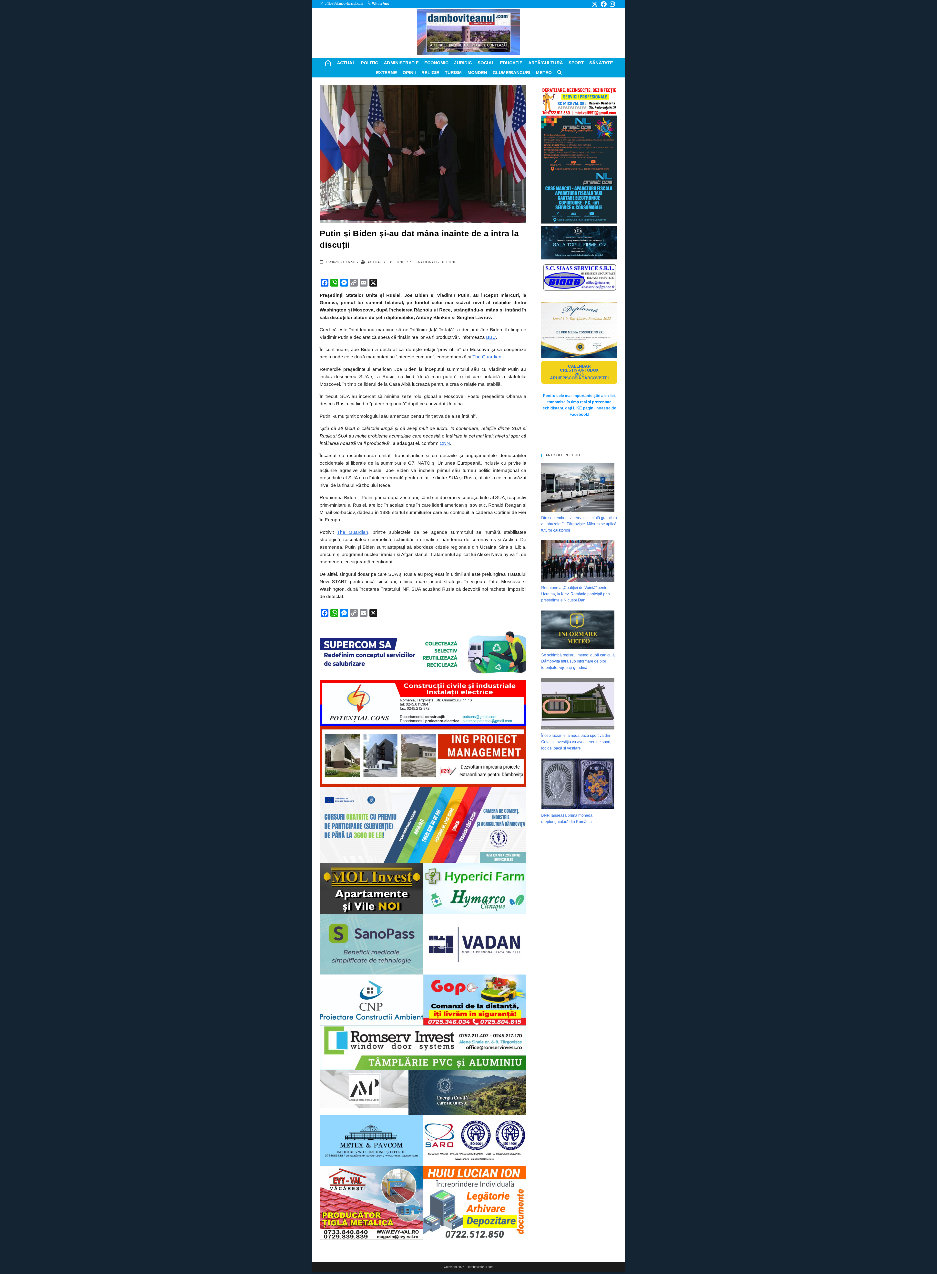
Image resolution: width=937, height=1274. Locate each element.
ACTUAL (374, 262)
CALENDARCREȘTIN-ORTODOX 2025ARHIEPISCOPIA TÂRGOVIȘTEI (579, 372)
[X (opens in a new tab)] (594, 4)
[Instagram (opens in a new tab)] (611, 4)
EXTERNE (395, 262)
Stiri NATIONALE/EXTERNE (433, 262)
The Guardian (486, 356)
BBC (491, 337)
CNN (445, 443)
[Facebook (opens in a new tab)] (603, 4)
